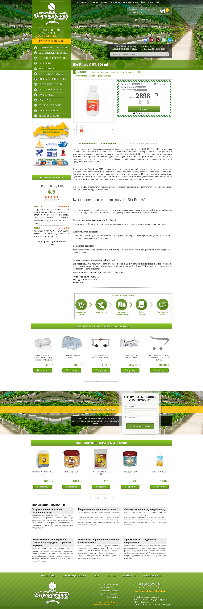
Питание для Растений (54, 58)
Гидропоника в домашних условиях (98, 509)
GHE (121, 272)
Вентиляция (46, 68)
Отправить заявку (140, 426)
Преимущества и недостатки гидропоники (140, 541)
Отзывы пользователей (143, 143)
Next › (112, 129)
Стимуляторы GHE (109, 272)
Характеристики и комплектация (97, 143)
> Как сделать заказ (109, 587)
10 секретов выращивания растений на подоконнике (98, 541)
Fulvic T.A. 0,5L (159, 472)
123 (140, 102)
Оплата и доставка (98, 2)
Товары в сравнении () (141, 20)
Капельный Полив (50, 89)
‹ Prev (75, 129)
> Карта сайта (112, 597)
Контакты (115, 2)
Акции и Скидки (49, 116)
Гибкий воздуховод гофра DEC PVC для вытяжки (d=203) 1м (43, 357)
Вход (158, 2)
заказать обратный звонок (46, 37)
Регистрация (147, 2)
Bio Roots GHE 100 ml (88, 272)
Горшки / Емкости (50, 105)
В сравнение (162, 84)
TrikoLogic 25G (72, 472)
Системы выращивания (53, 53)
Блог (97, 576)
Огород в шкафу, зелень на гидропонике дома (47, 510)
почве (149, 224)
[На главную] (80, 72)
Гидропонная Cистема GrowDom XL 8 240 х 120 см (159, 357)
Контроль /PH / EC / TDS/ (52, 74)
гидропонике (160, 224)
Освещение (46, 63)
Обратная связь (152, 576)
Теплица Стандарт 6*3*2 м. (72, 356)
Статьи (111, 576)
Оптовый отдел (130, 2)
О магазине (48, 576)
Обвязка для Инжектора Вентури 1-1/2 (101, 357)
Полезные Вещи (48, 110)
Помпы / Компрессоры (52, 79)
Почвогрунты (47, 95)
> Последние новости (108, 591)
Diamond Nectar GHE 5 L (42, 473)
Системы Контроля (50, 84)
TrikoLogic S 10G (130, 472)
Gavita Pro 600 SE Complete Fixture (130, 356)
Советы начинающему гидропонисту (145, 509)
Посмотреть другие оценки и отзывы (51, 242)
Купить (144, 109)
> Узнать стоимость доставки (105, 594)
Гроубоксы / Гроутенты (53, 47)
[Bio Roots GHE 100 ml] (93, 101)
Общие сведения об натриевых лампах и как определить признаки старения (51, 542)
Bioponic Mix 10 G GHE (101, 473)
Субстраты (45, 100)
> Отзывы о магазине (108, 584)
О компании (80, 2)
